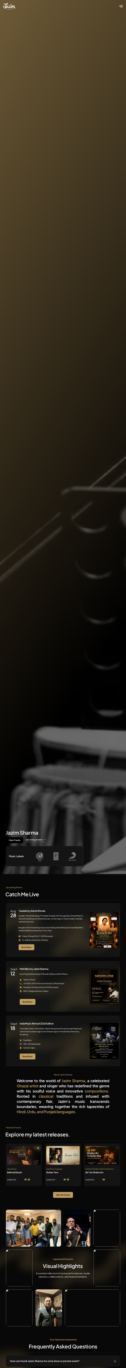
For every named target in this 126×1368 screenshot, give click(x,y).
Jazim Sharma (73, 1080)
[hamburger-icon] (121, 6)
